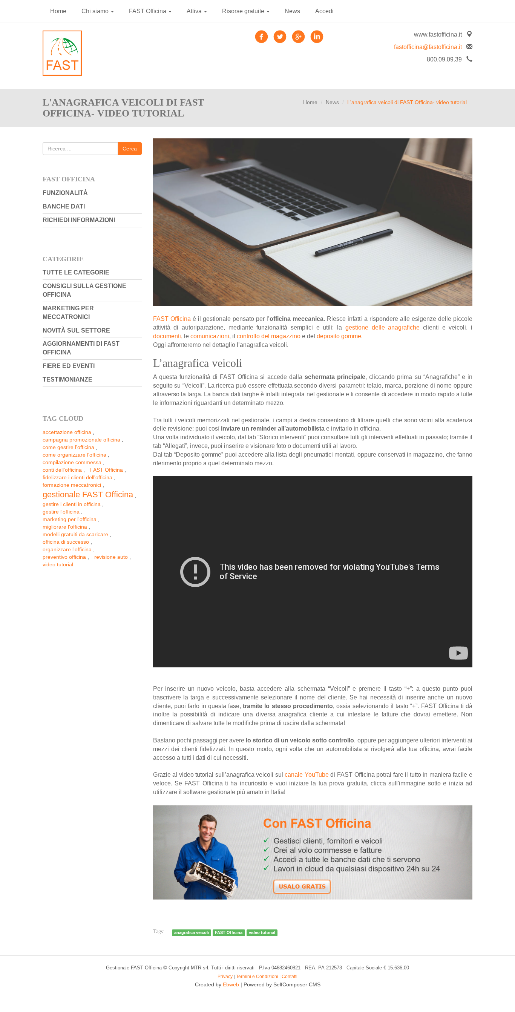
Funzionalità (65, 193)
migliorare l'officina (65, 527)
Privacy (225, 976)
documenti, (167, 336)
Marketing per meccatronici (68, 312)
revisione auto (111, 557)
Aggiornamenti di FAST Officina (81, 348)
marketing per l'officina (70, 519)
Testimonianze (67, 379)
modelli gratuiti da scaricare (75, 534)
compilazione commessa (72, 462)
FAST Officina (148, 11)
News (292, 11)
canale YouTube (307, 774)
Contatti (289, 976)
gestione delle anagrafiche (382, 327)
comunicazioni (209, 336)
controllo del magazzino (268, 336)
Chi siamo (95, 11)
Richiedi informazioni (79, 220)
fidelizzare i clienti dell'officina (77, 477)
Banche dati (64, 206)
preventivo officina (64, 557)
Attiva (195, 11)
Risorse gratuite (244, 11)
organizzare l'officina (67, 549)
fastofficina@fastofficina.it (428, 47)
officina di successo (66, 542)
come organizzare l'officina (74, 455)
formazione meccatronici (72, 485)
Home (58, 11)
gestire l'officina (61, 512)
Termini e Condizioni (257, 976)
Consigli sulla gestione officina (84, 290)
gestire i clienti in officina (72, 504)
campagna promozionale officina (81, 440)
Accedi (324, 11)
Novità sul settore (76, 330)
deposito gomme (339, 336)
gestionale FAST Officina (88, 494)
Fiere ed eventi (69, 366)
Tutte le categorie (76, 272)
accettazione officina (67, 432)
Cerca (130, 149)
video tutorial (58, 564)
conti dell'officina (62, 470)
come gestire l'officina (68, 447)
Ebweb (231, 984)
